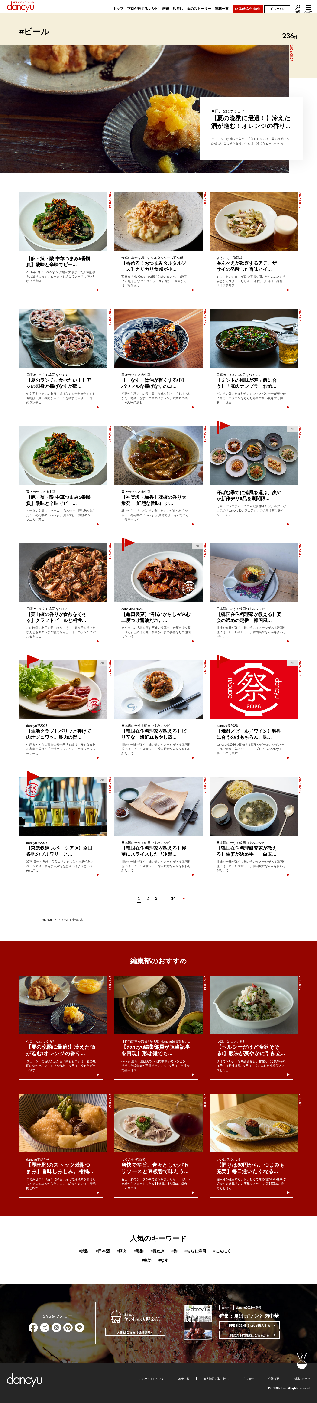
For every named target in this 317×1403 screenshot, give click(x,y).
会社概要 (273, 1378)
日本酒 (103, 1251)
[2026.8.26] (63, 1123)
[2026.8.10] (158, 1123)
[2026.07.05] (254, 338)
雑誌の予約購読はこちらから (249, 1335)
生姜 (147, 1260)
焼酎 (84, 1251)
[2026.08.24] (63, 221)
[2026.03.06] (158, 806)
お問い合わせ (301, 1378)
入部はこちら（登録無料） (135, 1332)
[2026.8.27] (63, 1005)
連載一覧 (222, 8)
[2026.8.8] (254, 1123)
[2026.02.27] (254, 806)
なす (163, 1260)
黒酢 (139, 1251)
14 (173, 898)
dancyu (47, 919)
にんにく (222, 1251)
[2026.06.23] (63, 455)
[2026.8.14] (158, 1005)
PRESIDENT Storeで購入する (249, 1325)
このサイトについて (151, 1378)
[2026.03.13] (158, 689)
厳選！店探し (172, 8)
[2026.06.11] (158, 455)
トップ (118, 8)
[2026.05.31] (63, 572)
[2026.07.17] (158, 338)
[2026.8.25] (254, 1005)
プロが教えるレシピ (142, 8)
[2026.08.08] (158, 221)
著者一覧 (183, 1378)
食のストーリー (199, 8)
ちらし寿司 (195, 1251)
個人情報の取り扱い (216, 1378)
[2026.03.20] (254, 572)
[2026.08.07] (254, 221)
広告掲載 (248, 1378)
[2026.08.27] (144, 109)
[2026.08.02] (63, 338)
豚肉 (122, 1251)
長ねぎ (158, 1251)
